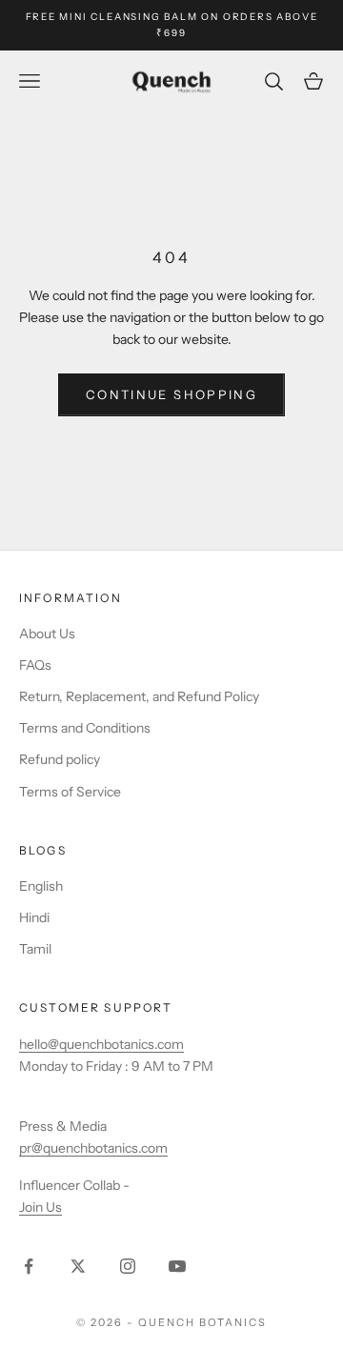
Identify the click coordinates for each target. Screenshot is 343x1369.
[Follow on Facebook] (28, 1266)
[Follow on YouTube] (177, 1266)
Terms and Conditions (85, 727)
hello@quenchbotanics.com (101, 1044)
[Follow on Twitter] (78, 1266)
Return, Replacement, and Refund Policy (139, 696)
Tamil (35, 948)
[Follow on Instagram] (127, 1266)
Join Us (40, 1207)
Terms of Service (70, 791)
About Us (47, 633)
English (41, 886)
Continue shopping (171, 394)
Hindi (34, 917)
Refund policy (59, 759)
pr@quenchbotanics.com (93, 1148)
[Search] (276, 81)
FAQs (35, 665)
